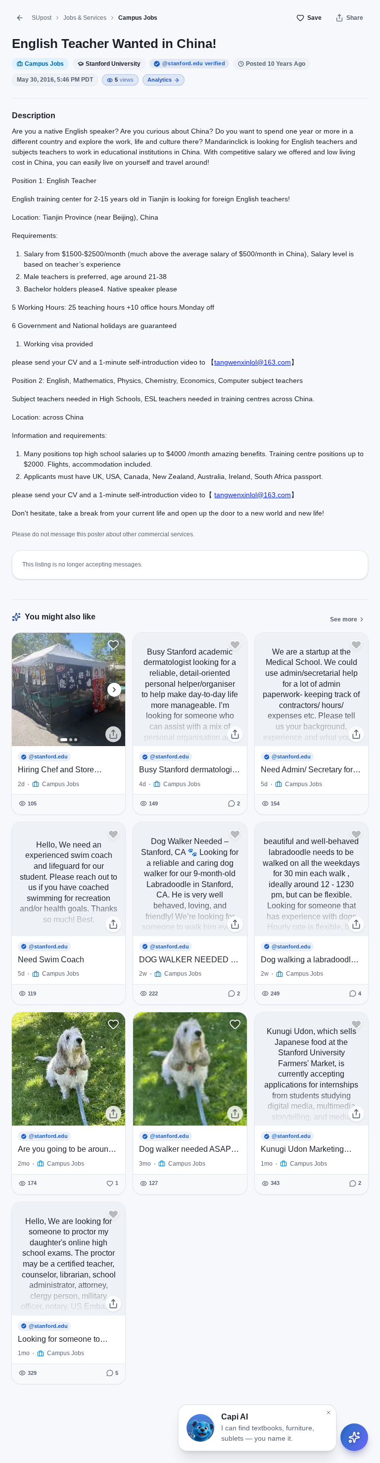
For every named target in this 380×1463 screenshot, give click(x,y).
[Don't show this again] (328, 1412)
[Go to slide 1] (63, 739)
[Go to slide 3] (75, 739)
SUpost (41, 17)
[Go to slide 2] (70, 739)
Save (314, 17)
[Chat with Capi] (354, 1437)
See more (343, 619)
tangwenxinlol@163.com (252, 362)
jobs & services (84, 17)
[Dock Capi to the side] (365, 1426)
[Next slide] (114, 690)
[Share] (113, 734)
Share (354, 17)
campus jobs (137, 17)
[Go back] (20, 18)
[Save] (113, 645)
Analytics (159, 80)
